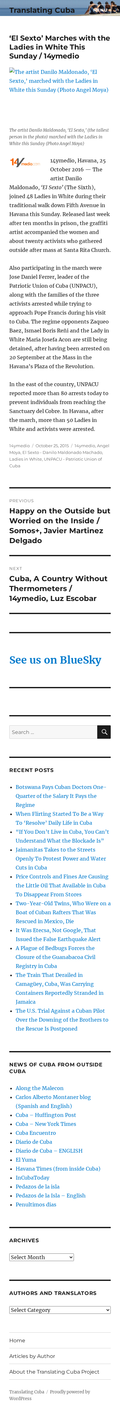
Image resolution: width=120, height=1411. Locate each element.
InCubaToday (32, 1177)
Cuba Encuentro (36, 1133)
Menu (100, 9)
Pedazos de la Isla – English (51, 1195)
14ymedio (19, 445)
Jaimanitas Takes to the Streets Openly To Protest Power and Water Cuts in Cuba (61, 858)
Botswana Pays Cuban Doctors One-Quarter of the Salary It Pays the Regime (61, 796)
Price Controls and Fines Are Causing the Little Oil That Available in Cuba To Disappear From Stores (62, 885)
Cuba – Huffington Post (46, 1115)
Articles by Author (32, 1356)
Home (17, 1340)
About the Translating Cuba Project (54, 1372)
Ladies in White (25, 459)
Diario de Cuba (34, 1142)
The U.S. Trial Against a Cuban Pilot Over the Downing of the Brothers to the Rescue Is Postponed (62, 1020)
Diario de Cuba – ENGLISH (49, 1151)
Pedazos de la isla (38, 1186)
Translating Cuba (42, 10)
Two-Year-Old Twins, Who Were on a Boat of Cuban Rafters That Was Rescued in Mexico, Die (63, 912)
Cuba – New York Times (46, 1124)
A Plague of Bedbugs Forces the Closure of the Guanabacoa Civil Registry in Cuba (55, 957)
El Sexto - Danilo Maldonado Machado (62, 452)
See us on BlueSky (55, 660)
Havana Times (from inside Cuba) (58, 1168)
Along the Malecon (40, 1088)
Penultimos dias (36, 1204)
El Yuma (26, 1160)
